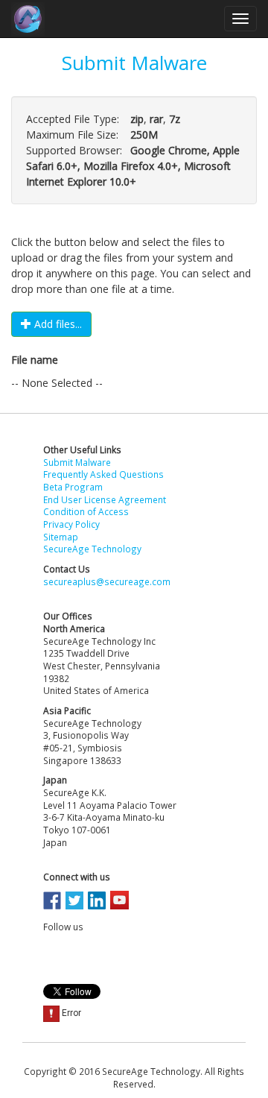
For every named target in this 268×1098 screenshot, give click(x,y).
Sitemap (60, 537)
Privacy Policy (71, 524)
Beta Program (73, 487)
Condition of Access (86, 511)
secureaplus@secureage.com (106, 581)
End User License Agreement (104, 499)
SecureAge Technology (92, 549)
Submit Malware (77, 462)
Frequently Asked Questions (103, 474)
